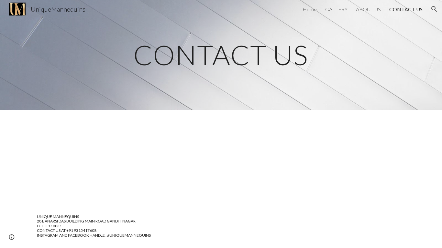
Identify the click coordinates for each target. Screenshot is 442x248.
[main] (221, 54)
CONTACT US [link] (406, 9)
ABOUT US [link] (368, 9)
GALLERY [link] (336, 9)
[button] (434, 9)
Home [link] (310, 9)
